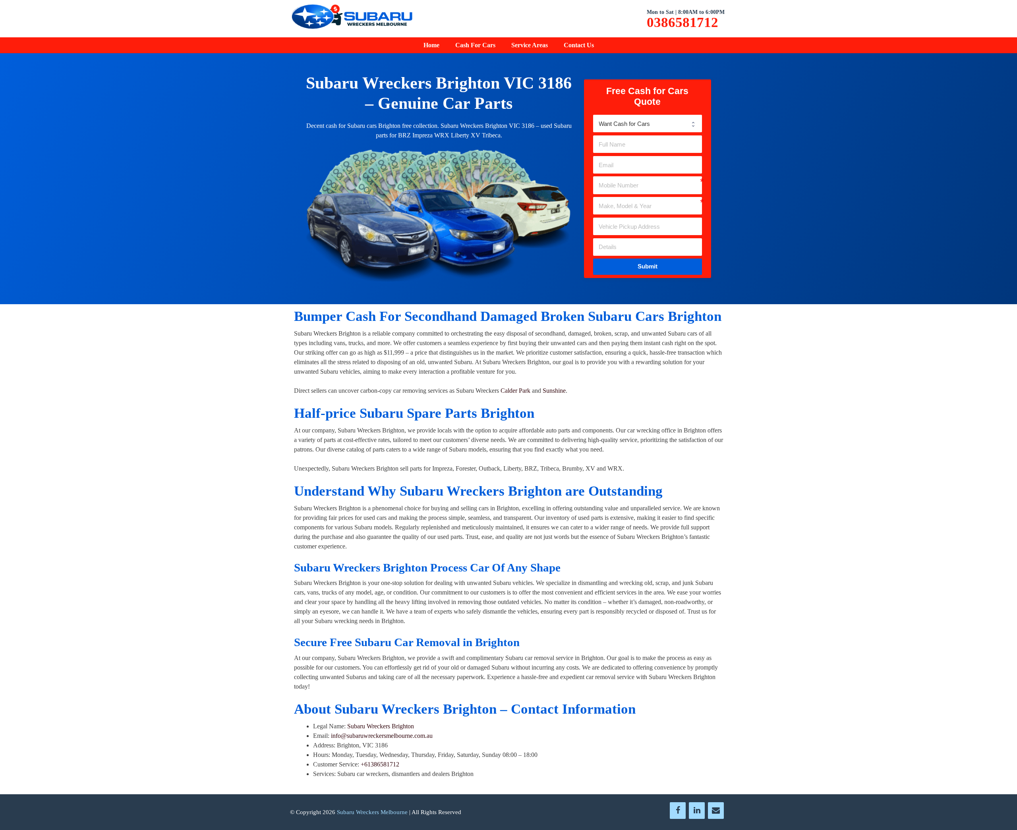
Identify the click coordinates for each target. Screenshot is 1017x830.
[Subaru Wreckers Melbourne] (351, 18)
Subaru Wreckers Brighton (380, 726)
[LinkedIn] (697, 810)
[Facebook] (678, 810)
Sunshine (554, 390)
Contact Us (579, 45)
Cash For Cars (475, 45)
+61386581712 (380, 764)
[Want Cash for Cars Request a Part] (647, 123)
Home (431, 45)
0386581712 (682, 22)
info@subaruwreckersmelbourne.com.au (382, 735)
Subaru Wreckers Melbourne (372, 812)
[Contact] (716, 810)
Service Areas (529, 45)
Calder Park (515, 390)
